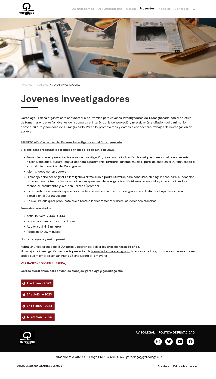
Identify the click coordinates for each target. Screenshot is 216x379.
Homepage (26, 85)
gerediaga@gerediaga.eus (144, 357)
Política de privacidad (177, 332)
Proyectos (42, 85)
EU (194, 8)
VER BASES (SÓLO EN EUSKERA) (43, 263)
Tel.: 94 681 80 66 (112, 357)
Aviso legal (145, 332)
